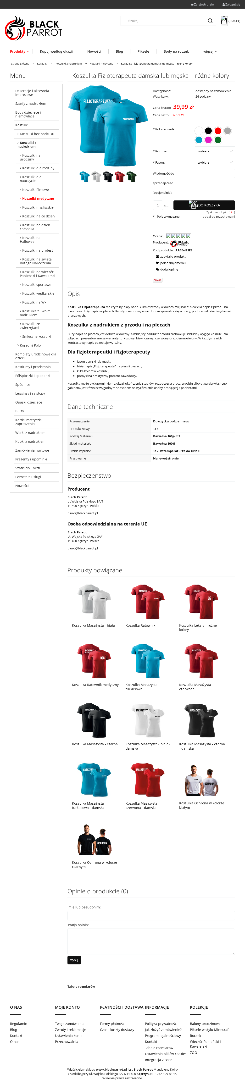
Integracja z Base (158, 1059)
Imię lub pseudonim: (84, 907)
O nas (14, 1041)
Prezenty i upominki (31, 459)
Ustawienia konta (69, 1035)
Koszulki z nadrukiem (26, 144)
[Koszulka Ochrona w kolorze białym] (201, 779)
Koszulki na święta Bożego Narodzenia (36, 261)
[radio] (199, 131)
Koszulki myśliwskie (38, 207)
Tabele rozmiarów (81, 986)
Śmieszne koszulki (36, 336)
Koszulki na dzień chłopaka (35, 227)
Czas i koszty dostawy (117, 1029)
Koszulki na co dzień (38, 216)
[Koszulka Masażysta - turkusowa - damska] (94, 780)
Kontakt (16, 1035)
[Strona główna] (33, 28)
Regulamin (18, 1023)
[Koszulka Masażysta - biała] (94, 602)
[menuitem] (21, 51)
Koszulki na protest (37, 250)
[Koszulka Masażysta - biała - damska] (148, 720)
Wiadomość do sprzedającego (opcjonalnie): (163, 183)
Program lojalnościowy (163, 1035)
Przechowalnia (66, 1041)
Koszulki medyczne (38, 198)
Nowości (22, 485)
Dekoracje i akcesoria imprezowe (32, 92)
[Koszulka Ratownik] (148, 602)
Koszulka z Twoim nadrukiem (35, 313)
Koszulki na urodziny (30, 157)
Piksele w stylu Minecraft (210, 1029)
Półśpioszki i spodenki (32, 375)
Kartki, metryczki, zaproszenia (28, 422)
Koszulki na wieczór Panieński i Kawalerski (37, 274)
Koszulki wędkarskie (38, 293)
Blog (13, 1029)
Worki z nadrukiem (30, 432)
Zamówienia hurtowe (32, 450)
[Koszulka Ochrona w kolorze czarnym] (94, 839)
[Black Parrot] (179, 243)
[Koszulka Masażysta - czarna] (94, 720)
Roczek (195, 1035)
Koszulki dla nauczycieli (30, 179)
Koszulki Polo (30, 345)
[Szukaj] (210, 21)
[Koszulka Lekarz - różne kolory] (201, 602)
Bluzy (19, 411)
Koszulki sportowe (36, 284)
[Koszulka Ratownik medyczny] (94, 661)
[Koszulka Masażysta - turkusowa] (148, 661)
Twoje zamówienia (69, 1023)
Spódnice (22, 384)
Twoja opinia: (78, 925)
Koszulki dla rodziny (38, 168)
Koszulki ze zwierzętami (30, 325)
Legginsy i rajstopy (30, 393)
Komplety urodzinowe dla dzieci (35, 356)
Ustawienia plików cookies (166, 1053)
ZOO (193, 1052)
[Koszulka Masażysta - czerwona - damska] (148, 780)
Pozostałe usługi (28, 477)
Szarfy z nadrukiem (30, 103)
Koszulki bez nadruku (37, 134)
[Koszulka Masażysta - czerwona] (201, 661)
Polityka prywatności (161, 1023)
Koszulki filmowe (35, 189)
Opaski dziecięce (28, 402)
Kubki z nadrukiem (30, 441)
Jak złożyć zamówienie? (163, 1029)
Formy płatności (112, 1023)
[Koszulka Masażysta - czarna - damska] (201, 720)
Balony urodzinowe (205, 1023)
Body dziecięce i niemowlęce (28, 114)
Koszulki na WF (34, 302)
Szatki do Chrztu (28, 468)
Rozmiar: (160, 151)
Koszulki (21, 125)
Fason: (159, 162)
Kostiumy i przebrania (33, 367)
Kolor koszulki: (164, 129)
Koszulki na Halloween (30, 239)
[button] (169, 256)
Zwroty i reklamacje (70, 1029)
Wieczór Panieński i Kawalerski (205, 1044)
